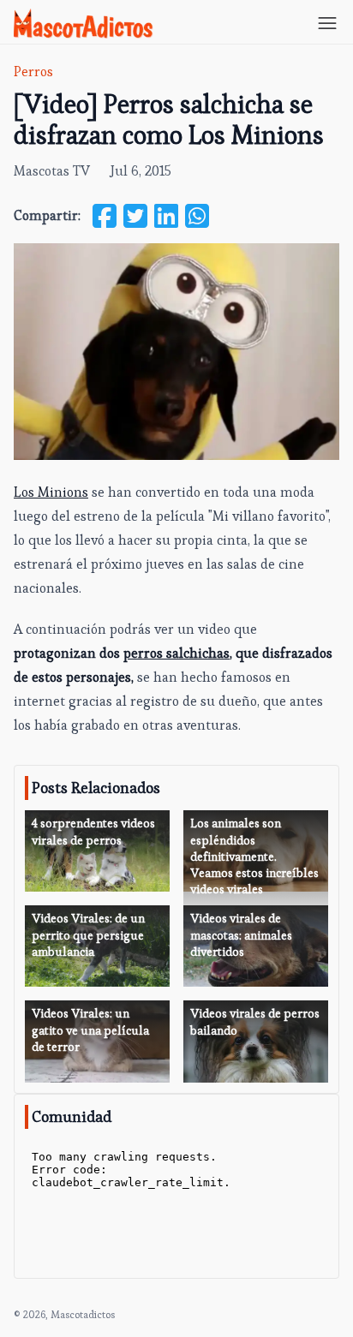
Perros (33, 72)
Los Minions (51, 492)
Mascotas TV (52, 171)
